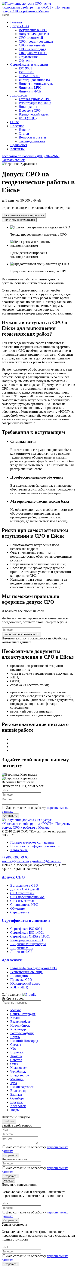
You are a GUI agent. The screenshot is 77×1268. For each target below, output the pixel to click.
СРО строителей (31, 37)
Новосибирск (20, 1025)
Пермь (15, 1037)
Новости (25, 129)
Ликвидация (28, 106)
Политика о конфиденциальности (35, 846)
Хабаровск (18, 1106)
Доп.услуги (18, 95)
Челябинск (18, 1071)
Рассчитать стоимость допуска (23, 215)
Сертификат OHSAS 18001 (30, 936)
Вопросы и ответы (32, 137)
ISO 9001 (25, 68)
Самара (15, 1044)
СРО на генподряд (32, 49)
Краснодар (18, 1029)
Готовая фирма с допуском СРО (33, 968)
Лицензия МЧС (30, 87)
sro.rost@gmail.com (15, 861)
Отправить (10, 1155)
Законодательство (32, 141)
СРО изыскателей (32, 45)
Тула (13, 1083)
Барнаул (16, 1094)
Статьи (24, 133)
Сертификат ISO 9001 (26, 928)
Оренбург (17, 1098)
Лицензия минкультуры (36, 83)
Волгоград (18, 1090)
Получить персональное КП (21, 634)
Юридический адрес (34, 114)
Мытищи (17, 1079)
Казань (15, 1018)
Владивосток (19, 1075)
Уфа (13, 1048)
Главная (16, 22)
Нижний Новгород (24, 1041)
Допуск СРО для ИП (34, 34)
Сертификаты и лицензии (29, 64)
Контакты (17, 149)
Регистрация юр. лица (35, 103)
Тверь (14, 1110)
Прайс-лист (18, 145)
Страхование (28, 57)
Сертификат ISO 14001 (27, 932)
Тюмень (16, 1056)
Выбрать (9, 1121)
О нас (14, 122)
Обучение (26, 60)
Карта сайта (19, 850)
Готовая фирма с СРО (34, 99)
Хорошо (8, 1180)
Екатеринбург (20, 1021)
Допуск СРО (19, 26)
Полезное (17, 126)
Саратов (16, 1060)
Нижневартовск (22, 1087)
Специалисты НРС (33, 53)
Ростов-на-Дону (22, 1033)
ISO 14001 (26, 72)
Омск (14, 1064)
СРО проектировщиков (36, 41)
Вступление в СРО (33, 30)
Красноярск (18, 1067)
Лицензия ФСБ (30, 91)
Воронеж (17, 1052)
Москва (15, 1010)
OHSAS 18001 (29, 76)
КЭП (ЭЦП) (28, 118)
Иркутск (16, 1102)
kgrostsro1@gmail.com (45, 861)
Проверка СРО (30, 110)
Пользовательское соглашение (32, 842)
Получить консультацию (19, 219)
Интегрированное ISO (35, 80)
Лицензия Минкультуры (28, 944)
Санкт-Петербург (23, 1014)
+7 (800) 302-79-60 (30, 156)
